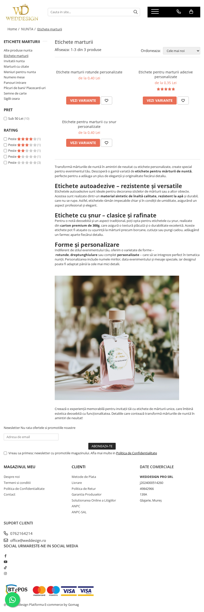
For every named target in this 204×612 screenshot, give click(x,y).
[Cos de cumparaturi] (191, 12)
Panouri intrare (15, 82)
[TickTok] (5, 567)
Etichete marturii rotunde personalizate (89, 72)
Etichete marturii (16, 55)
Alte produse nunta (18, 50)
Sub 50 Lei (15, 118)
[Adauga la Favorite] (106, 100)
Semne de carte (15, 93)
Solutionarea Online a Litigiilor (94, 500)
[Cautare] (135, 12)
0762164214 (21, 533)
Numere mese (14, 77)
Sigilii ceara (12, 98)
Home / (13, 29)
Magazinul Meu (19, 466)
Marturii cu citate (16, 66)
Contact (9, 494)
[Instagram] (5, 573)
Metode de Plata (84, 476)
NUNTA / (29, 29)
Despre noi (12, 476)
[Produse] (155, 13)
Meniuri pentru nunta (20, 72)
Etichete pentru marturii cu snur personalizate (89, 124)
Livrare (77, 482)
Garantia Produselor (87, 494)
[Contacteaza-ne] (178, 12)
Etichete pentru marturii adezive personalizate (166, 74)
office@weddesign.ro (27, 540)
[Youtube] (5, 562)
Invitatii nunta (14, 61)
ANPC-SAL (79, 512)
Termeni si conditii (17, 482)
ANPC (76, 506)
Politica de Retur (84, 488)
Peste (12, 139)
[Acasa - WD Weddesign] (22, 12)
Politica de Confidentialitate (136, 453)
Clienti (79, 466)
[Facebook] (5, 556)
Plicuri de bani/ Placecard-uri (25, 88)
